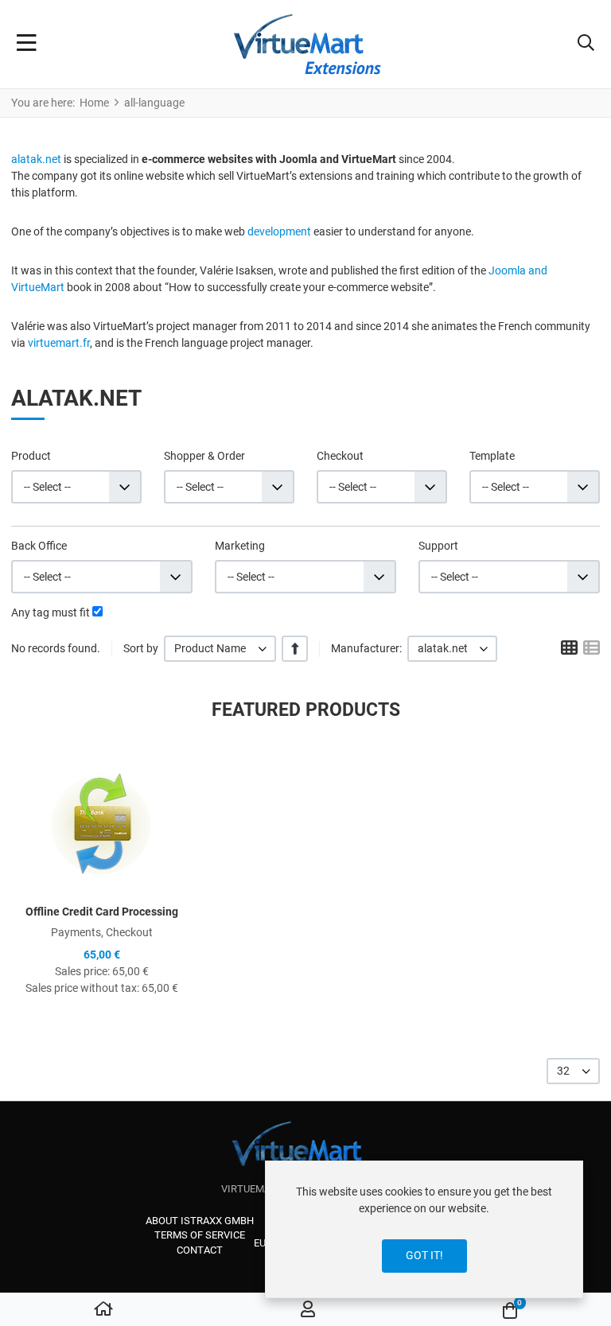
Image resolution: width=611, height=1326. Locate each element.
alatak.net (36, 159)
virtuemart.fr (59, 342)
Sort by (140, 648)
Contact (200, 1250)
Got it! (424, 1255)
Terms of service (199, 1235)
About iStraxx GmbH (200, 1221)
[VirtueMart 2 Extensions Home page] (306, 1151)
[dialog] (424, 1229)
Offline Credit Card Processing (101, 911)
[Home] (103, 1310)
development (279, 231)
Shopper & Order (204, 455)
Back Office (39, 545)
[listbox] (220, 649)
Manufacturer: (366, 648)
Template (492, 455)
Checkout (340, 455)
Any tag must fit (50, 612)
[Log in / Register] (308, 1310)
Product (31, 455)
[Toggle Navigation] (26, 44)
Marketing (240, 545)
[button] (586, 44)
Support (438, 545)
